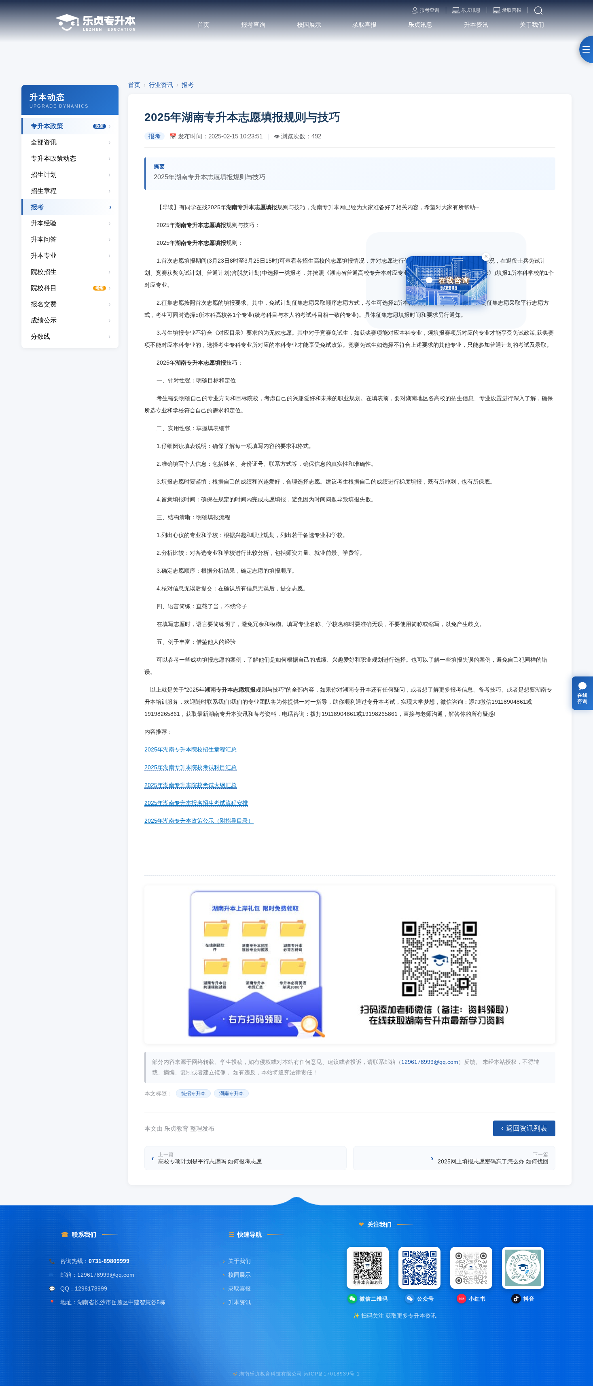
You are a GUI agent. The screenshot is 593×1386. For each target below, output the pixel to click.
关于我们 (237, 1261)
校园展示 (237, 1275)
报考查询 (429, 10)
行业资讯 (161, 85)
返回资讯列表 (524, 1128)
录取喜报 (511, 10)
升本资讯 (237, 1302)
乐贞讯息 (471, 10)
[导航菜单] (586, 49)
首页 (134, 85)
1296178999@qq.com (429, 1062)
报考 (188, 85)
